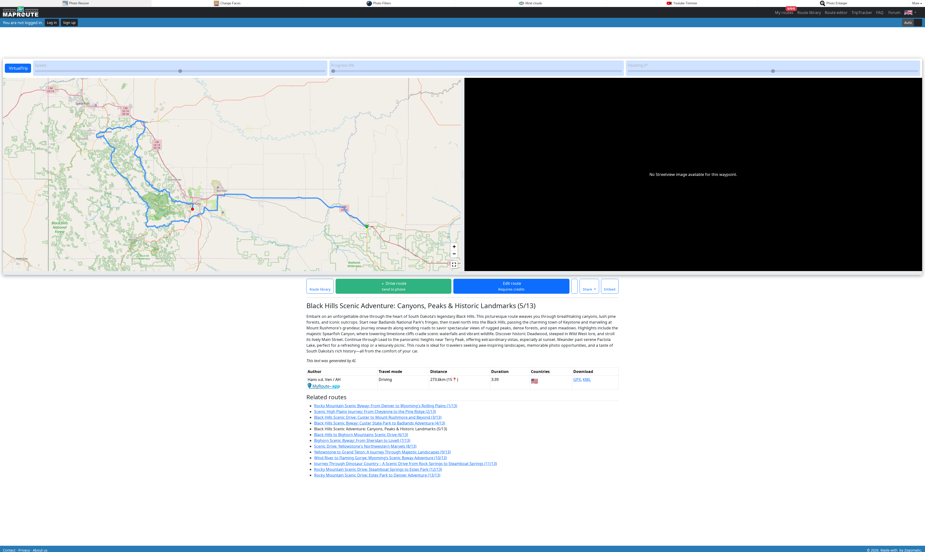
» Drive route (393, 286)
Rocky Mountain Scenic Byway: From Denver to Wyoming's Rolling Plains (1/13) (385, 405)
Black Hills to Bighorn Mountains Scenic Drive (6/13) (361, 434)
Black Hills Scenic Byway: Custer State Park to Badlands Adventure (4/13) (379, 423)
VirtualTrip (18, 68)
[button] (367, 225)
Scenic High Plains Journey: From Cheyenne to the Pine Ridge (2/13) (375, 411)
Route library (809, 12)
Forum (893, 12)
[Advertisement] (462, 43)
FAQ (880, 12)
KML (587, 379)
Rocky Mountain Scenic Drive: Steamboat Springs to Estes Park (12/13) (378, 469)
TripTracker (862, 12)
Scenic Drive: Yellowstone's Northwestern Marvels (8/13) (365, 446)
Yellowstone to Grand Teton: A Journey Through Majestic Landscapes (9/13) (382, 452)
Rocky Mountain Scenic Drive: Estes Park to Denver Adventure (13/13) (377, 475)
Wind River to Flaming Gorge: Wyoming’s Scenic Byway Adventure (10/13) (380, 457)
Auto (908, 22)
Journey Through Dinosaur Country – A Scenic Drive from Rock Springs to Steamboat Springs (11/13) (405, 463)
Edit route (511, 286)
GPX (577, 379)
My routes (784, 11)
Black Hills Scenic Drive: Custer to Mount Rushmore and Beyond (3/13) (378, 417)
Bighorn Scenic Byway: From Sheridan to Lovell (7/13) (362, 440)
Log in (52, 22)
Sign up (69, 22)
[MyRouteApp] (324, 385)
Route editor (836, 12)
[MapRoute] (20, 12)
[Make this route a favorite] (574, 286)
